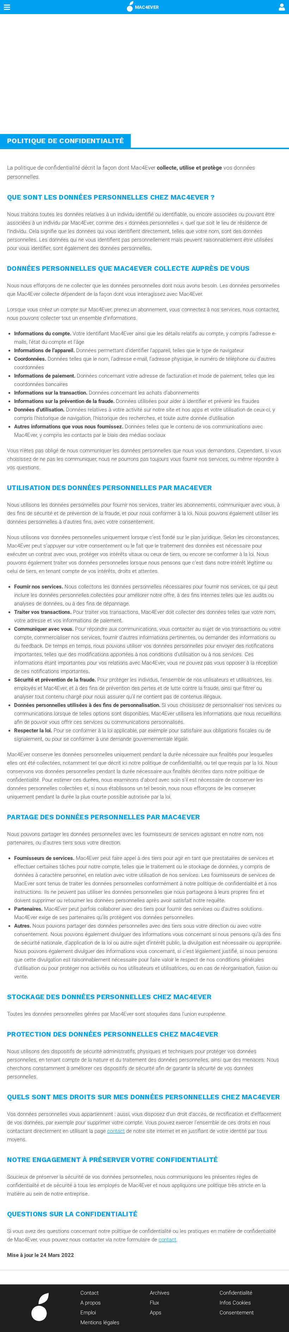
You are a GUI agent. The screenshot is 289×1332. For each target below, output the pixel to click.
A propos (90, 1303)
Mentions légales (99, 1322)
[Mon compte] (282, 8)
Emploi (88, 1312)
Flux (154, 1303)
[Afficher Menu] (7, 7)
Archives (160, 1293)
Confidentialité (236, 1293)
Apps (155, 1312)
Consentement (237, 1312)
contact (116, 1131)
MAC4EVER (147, 7)
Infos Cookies (235, 1303)
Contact (89, 1293)
